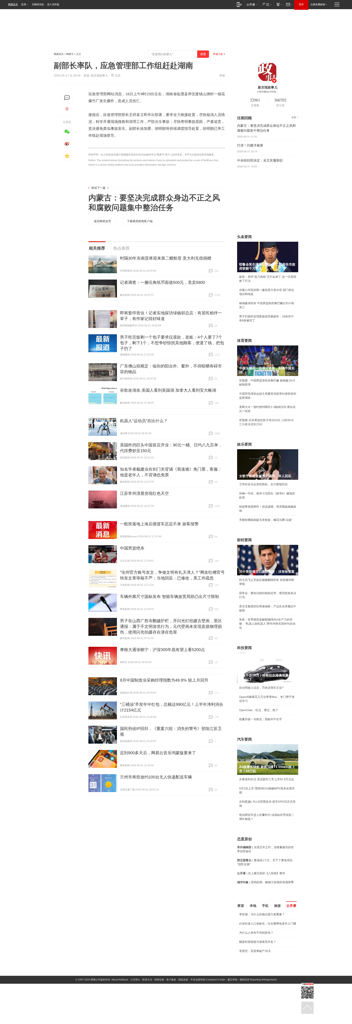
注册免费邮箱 (317, 4)
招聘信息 (159, 1003)
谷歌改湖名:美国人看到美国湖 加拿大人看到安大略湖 (168, 390)
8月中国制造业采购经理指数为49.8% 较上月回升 (164, 680)
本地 (253, 905)
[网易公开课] (252, 4)
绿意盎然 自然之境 (251, 965)
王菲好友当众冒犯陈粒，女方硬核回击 (263, 484)
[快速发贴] (67, 97)
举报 (222, 75)
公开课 (291, 905)
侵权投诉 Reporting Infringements (258, 1003)
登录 (301, 4)
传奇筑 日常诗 (248, 956)
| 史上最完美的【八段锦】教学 (261, 873)
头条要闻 (244, 237)
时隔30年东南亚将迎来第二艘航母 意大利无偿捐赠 (165, 258)
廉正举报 (232, 1003)
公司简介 (135, 1003)
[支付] (279, 4)
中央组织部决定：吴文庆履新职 (260, 160)
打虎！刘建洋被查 (250, 145)
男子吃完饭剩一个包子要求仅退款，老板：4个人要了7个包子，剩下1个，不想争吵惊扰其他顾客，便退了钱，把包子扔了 (172, 343)
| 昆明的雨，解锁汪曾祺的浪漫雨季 (265, 882)
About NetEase (119, 1003)
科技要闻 (244, 648)
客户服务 (171, 1003)
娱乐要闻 (244, 444)
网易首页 (13, 4)
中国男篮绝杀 (132, 548)
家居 (241, 905)
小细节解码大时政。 (268, 91)
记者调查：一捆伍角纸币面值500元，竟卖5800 (162, 282)
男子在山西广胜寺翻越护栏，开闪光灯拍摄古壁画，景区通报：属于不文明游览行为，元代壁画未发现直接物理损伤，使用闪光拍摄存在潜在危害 (171, 626)
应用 (23, 4)
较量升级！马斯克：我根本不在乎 (260, 719)
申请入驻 (218, 54)
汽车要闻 (244, 739)
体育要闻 (244, 341)
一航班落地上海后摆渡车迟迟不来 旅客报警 (159, 524)
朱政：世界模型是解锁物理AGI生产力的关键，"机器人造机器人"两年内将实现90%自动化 (267, 623)
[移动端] (239, 4)
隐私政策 (183, 1003)
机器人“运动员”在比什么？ (144, 421)
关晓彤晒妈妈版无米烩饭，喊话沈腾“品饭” (266, 519)
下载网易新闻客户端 (140, 221)
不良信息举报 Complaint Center (207, 1003)
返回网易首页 (102, 221)
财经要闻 (244, 540)
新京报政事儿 (99, 75)
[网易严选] (266, 4)
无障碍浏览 (38, 4)
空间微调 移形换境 (251, 975)
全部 (293, 117)
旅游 (277, 905)
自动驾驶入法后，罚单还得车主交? (261, 687)
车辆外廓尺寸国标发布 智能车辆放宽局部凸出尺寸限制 (169, 596)
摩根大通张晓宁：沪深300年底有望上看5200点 (162, 649)
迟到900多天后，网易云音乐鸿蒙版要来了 (158, 753)
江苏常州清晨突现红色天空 (144, 493)
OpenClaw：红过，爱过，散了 (258, 710)
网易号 (70, 54)
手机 (265, 905)
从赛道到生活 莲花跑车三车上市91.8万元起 (266, 779)
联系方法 (147, 1003)
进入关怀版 (53, 4)
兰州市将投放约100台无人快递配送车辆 (156, 777)
